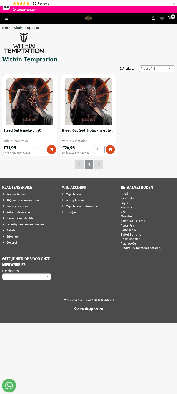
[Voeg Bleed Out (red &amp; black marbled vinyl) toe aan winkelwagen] (110, 149)
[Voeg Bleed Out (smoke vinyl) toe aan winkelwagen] (51, 149)
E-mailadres (26, 271)
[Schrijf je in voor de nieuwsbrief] (47, 276)
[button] (6, 18)
